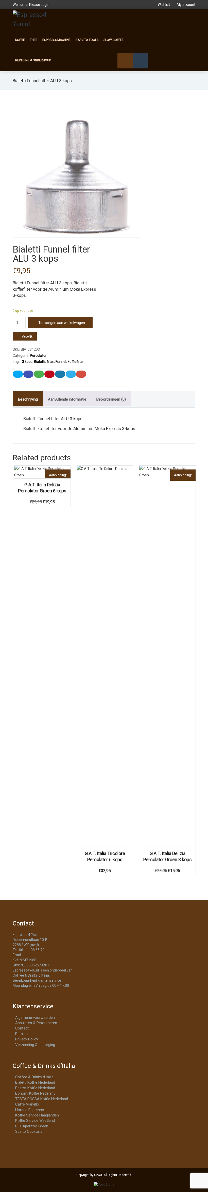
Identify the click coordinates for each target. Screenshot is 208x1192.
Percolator (38, 356)
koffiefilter (76, 362)
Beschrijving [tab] (28, 399)
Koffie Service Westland (35, 1120)
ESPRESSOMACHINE (56, 40)
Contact (22, 1028)
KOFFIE (20, 40)
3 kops (27, 362)
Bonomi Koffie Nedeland (35, 1093)
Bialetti (39, 362)
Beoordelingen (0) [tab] (111, 399)
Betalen (21, 1034)
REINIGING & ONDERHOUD (33, 60)
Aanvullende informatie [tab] (67, 399)
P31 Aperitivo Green (31, 1126)
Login (45, 5)
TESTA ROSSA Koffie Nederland (41, 1099)
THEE (33, 40)
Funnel (61, 362)
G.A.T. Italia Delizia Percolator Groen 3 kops (167, 856)
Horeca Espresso (29, 1110)
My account (185, 5)
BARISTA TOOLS (87, 40)
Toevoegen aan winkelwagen (61, 323)
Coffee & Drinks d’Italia (34, 1077)
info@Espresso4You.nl (41, 955)
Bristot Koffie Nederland (35, 1088)
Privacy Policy (26, 1039)
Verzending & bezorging (35, 1044)
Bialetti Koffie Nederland (35, 1082)
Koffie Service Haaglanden (37, 1115)
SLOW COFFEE (113, 40)
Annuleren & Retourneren (36, 1023)
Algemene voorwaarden (35, 1017)
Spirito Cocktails (28, 1131)
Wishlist (164, 5)
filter (50, 362)
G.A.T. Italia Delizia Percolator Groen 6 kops (42, 487)
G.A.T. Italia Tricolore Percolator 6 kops (105, 856)
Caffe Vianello (27, 1104)
